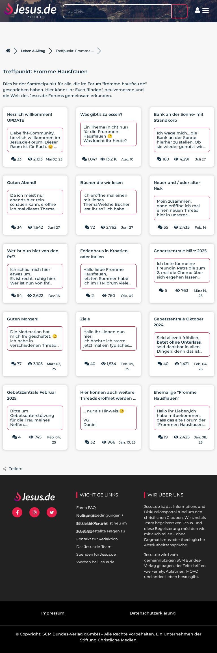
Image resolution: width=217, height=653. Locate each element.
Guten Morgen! (22, 319)
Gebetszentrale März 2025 (180, 250)
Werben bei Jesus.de (95, 562)
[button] (205, 10)
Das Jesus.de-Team (94, 546)
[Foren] (8, 51)
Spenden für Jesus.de (96, 554)
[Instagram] (34, 512)
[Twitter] (52, 512)
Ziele (85, 319)
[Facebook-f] (17, 512)
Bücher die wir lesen (101, 182)
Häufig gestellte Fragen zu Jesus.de (100, 531)
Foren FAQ (86, 507)
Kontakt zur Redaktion (97, 539)
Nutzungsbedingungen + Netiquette (99, 515)
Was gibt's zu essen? (101, 114)
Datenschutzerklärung (153, 613)
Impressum (52, 613)
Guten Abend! (21, 182)
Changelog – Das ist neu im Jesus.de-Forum (101, 523)
